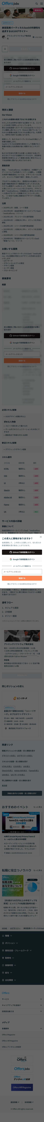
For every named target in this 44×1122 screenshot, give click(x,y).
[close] (41, 537)
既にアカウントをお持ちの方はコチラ (22, 584)
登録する (22, 578)
